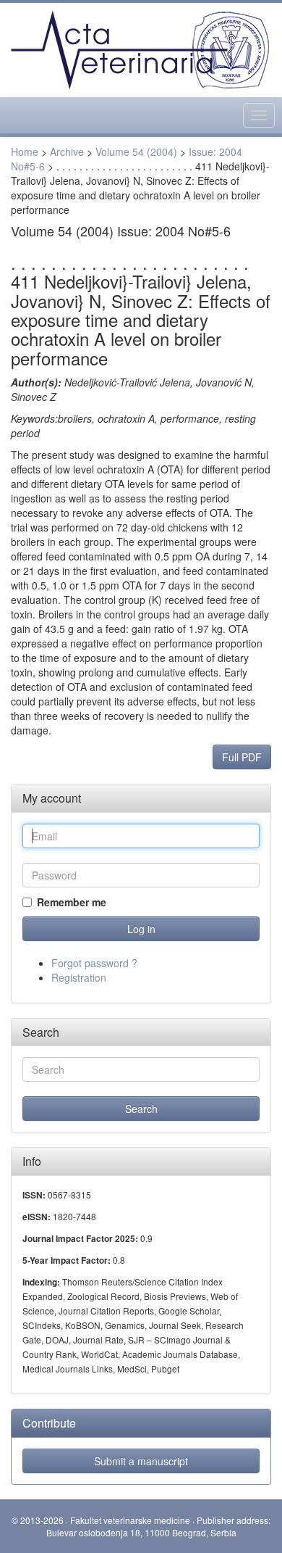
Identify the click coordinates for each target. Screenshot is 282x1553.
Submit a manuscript (141, 1461)
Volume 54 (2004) (136, 151)
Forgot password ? (94, 963)
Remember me (71, 902)
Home (24, 151)
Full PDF (242, 757)
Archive (67, 151)
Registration (78, 977)
